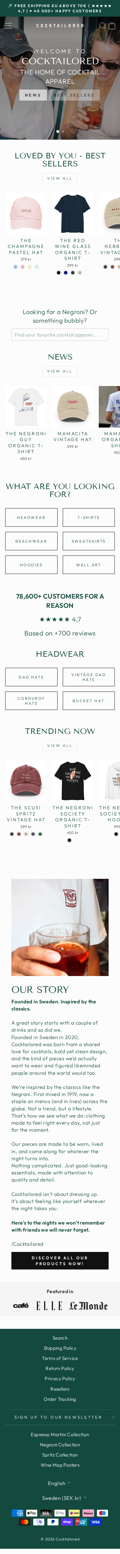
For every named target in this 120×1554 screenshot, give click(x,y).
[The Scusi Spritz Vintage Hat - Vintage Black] (12, 834)
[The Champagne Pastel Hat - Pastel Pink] (22, 267)
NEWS (33, 95)
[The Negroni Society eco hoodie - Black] (116, 834)
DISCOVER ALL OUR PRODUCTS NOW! (60, 1260)
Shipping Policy (60, 1348)
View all (60, 178)
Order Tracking (60, 1399)
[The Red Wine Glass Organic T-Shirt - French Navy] (65, 272)
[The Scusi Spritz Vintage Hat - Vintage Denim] (33, 834)
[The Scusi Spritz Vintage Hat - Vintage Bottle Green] (40, 834)
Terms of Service (60, 1358)
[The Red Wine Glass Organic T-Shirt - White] (87, 272)
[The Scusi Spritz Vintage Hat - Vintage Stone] (26, 834)
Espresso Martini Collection (60, 1434)
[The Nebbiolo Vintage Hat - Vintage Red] (112, 267)
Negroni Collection (60, 1445)
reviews (84, 633)
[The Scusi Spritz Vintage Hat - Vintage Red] (19, 834)
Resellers (60, 1389)
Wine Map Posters (60, 1465)
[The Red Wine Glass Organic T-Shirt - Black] (58, 272)
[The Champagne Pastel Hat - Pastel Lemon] (29, 267)
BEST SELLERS (74, 95)
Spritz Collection (60, 1455)
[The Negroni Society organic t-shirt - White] (76, 840)
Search (60, 1338)
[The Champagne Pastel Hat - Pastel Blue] (15, 267)
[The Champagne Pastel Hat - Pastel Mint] (36, 267)
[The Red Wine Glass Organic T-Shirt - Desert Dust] (80, 272)
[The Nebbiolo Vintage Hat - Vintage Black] (105, 267)
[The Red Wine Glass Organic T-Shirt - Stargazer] (72, 272)
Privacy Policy (60, 1378)
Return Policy (60, 1368)
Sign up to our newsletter (58, 1417)
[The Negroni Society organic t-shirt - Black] (69, 840)
